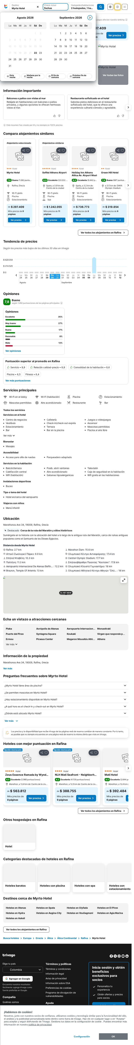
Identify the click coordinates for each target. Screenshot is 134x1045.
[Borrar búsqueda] (38, 7)
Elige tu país (9, 963)
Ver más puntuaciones (17, 380)
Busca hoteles (11, 938)
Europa (27, 938)
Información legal (55, 973)
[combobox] (26, 7)
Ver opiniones (13, 350)
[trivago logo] (6, 6)
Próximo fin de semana (79, 76)
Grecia (39, 938)
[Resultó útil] (55, 116)
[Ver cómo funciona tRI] (61, 303)
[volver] (16, 275)
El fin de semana (55, 76)
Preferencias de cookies (58, 987)
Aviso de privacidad (56, 978)
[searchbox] (26, 8)
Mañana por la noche (33, 76)
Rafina (84, 938)
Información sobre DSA (58, 983)
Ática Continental (67, 938)
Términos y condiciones (58, 969)
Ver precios (114, 35)
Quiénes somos (11, 1002)
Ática (50, 938)
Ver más (7, 435)
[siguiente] (90, 18)
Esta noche (12, 76)
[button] (25, 7)
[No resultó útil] (59, 116)
